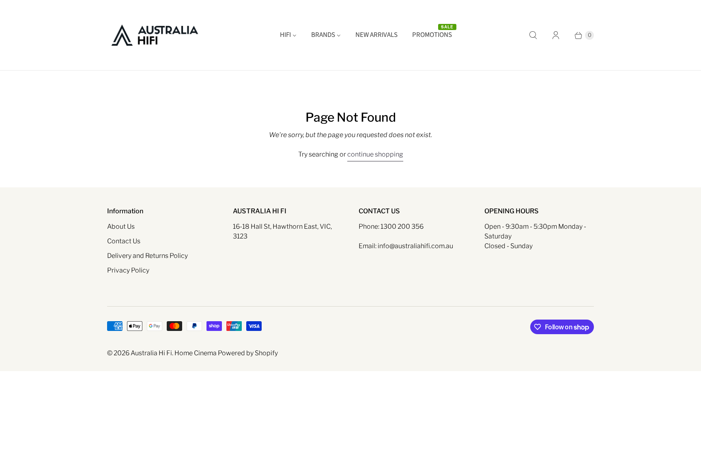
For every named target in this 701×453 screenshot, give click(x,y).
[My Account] (555, 35)
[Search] (533, 35)
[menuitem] (288, 35)
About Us (121, 226)
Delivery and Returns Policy (147, 256)
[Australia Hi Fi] (154, 35)
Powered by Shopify (248, 353)
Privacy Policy (128, 270)
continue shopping (375, 154)
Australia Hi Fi (151, 353)
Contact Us (123, 241)
